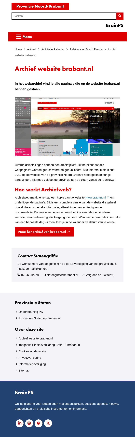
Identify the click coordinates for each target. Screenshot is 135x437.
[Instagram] (29, 423)
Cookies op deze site (32, 351)
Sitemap (24, 370)
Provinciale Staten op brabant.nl (40, 318)
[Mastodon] (38, 423)
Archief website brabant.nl (36, 338)
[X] (48, 423)
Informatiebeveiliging (32, 364)
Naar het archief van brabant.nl (46, 232)
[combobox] (64, 16)
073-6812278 (30, 275)
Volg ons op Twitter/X (100, 275)
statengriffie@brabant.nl (62, 275)
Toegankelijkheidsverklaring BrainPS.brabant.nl (50, 345)
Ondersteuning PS (31, 311)
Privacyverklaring (30, 357)
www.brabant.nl (97, 197)
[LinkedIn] (20, 423)
